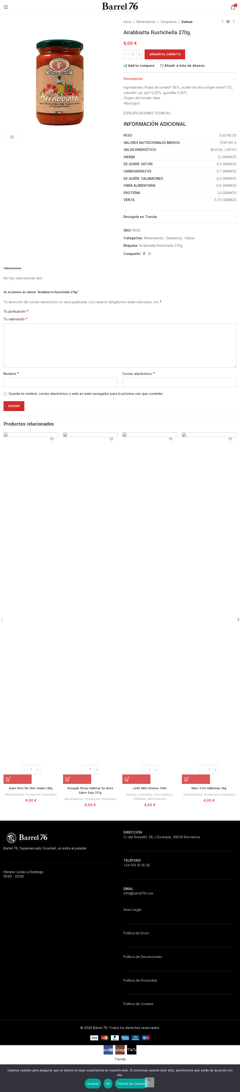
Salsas (187, 22)
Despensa (168, 22)
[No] (149, 1082)
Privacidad (149, 980)
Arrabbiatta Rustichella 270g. (161, 245)
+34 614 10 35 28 (137, 865)
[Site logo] (120, 7)
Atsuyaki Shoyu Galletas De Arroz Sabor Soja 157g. (90, 790)
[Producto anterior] (222, 22)
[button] (18, 779)
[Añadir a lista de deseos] (52, 439)
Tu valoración (16, 319)
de (138, 980)
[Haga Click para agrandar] (12, 137)
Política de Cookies (131, 1083)
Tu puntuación (16, 311)
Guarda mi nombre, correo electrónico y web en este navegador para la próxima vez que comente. (86, 394)
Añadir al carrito (164, 54)
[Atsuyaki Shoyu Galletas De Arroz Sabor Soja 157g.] (90, 608)
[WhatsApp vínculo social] (149, 254)
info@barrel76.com (138, 893)
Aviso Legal (132, 910)
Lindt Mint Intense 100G (149, 788)
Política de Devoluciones (143, 957)
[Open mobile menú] (6, 7)
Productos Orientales (41, 794)
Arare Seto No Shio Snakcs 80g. (31, 788)
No (108, 1083)
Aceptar (93, 1083)
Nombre (11, 373)
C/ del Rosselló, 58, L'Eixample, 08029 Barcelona (162, 837)
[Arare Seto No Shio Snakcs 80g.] (31, 608)
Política (129, 980)
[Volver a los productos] (228, 22)
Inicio (127, 22)
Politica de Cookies (139, 1004)
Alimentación (146, 22)
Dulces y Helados (139, 794)
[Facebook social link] (144, 254)
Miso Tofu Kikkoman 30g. (209, 788)
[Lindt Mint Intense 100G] (149, 608)
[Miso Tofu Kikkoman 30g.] (209, 608)
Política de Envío (136, 933)
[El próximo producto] (233, 22)
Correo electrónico (138, 373)
